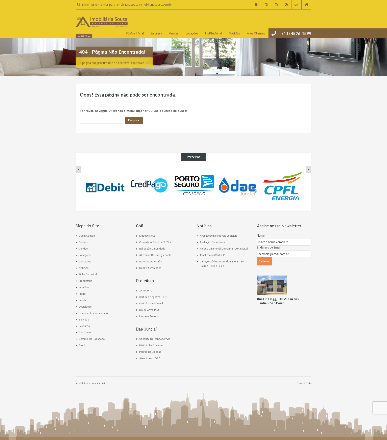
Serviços (84, 319)
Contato (83, 242)
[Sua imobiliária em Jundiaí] (102, 26)
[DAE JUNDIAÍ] (238, 186)
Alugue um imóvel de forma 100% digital (224, 248)
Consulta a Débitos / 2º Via (155, 242)
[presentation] (78, 169)
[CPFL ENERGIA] (282, 186)
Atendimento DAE (149, 358)
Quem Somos (87, 235)
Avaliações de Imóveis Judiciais (218, 235)
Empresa (156, 33)
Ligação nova (147, 235)
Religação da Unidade (152, 248)
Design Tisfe (304, 383)
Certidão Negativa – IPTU (153, 297)
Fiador (82, 293)
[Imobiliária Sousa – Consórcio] (194, 186)
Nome (261, 235)
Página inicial (135, 33)
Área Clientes (256, 33)
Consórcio (85, 332)
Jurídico (83, 300)
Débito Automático (150, 267)
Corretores (85, 261)
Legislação (85, 306)
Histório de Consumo (151, 345)
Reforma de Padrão (150, 261)
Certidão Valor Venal (151, 303)
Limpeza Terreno (149, 316)
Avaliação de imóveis (212, 242)
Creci (82, 345)
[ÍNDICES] (105, 186)
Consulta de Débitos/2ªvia (154, 338)
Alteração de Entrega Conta (155, 255)
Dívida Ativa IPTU (149, 309)
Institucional (213, 33)
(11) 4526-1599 (296, 33)
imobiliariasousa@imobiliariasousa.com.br (144, 4)
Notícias (234, 33)
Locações (191, 33)
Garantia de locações (92, 338)
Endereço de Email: (269, 247)
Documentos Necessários (94, 313)
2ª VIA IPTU (145, 290)
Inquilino (84, 287)
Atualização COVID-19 (212, 255)
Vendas (174, 33)
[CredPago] (149, 186)
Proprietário (85, 280)
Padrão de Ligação (150, 351)
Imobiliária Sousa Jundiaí (90, 383)
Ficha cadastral (88, 274)
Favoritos (84, 326)
